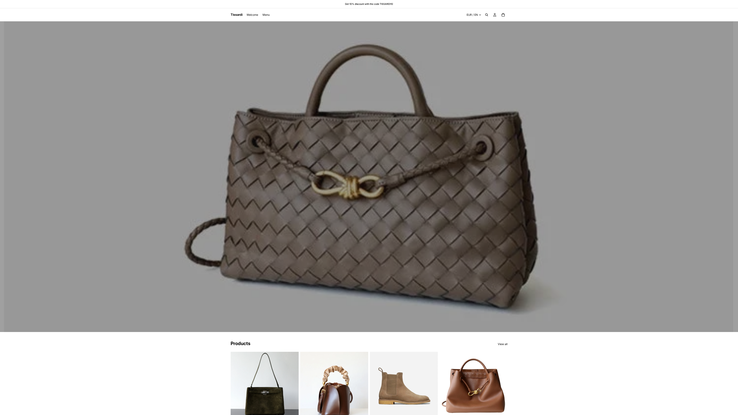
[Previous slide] (236, 386)
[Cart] (503, 15)
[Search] (486, 15)
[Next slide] (293, 386)
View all (502, 344)
